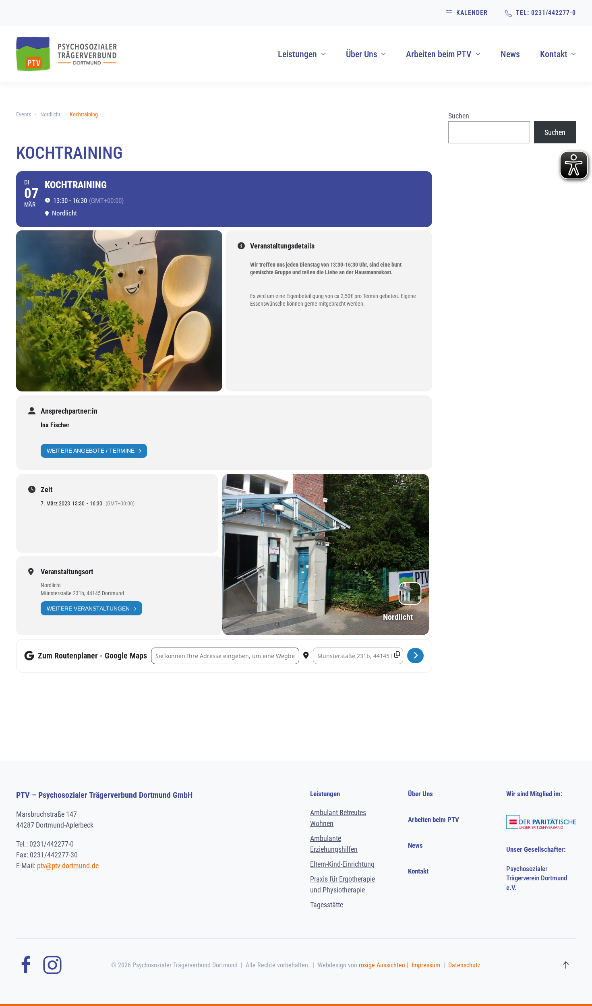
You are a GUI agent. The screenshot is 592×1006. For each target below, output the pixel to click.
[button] (566, 965)
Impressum (426, 965)
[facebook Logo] (26, 964)
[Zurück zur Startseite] (66, 54)
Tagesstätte (326, 904)
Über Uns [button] (361, 54)
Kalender (470, 13)
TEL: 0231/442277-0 (544, 13)
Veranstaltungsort (67, 571)
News (510, 54)
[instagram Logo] (52, 964)
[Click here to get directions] (415, 655)
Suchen (458, 116)
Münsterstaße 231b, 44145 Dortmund (82, 593)
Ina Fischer (55, 425)
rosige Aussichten (382, 965)
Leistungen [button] (297, 54)
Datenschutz (464, 965)
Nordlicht (51, 585)
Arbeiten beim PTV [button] (439, 54)
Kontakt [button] (553, 54)
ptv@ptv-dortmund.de (68, 865)
